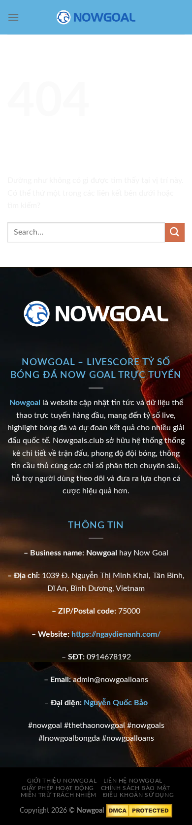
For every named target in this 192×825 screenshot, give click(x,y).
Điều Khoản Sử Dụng (138, 795)
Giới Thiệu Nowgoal (61, 781)
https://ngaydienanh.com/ (115, 634)
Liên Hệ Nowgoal (132, 781)
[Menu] (13, 17)
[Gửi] (175, 232)
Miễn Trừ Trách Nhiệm (58, 795)
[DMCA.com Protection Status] (139, 810)
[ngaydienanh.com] (96, 17)
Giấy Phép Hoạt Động (58, 788)
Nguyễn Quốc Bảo (116, 703)
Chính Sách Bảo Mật (135, 788)
